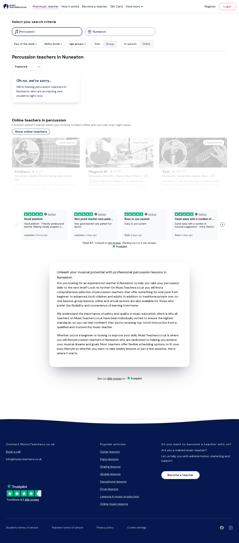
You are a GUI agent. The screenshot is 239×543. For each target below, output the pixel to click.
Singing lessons (110, 467)
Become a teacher (94, 6)
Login (227, 6)
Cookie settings (136, 527)
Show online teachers (31, 132)
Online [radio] (146, 44)
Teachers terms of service (67, 527)
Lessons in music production (119, 496)
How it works (70, 6)
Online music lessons (114, 504)
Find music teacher (46, 6)
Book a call (13, 452)
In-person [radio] (130, 44)
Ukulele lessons (110, 474)
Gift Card (116, 6)
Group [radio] (110, 44)
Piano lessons (109, 459)
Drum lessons (109, 489)
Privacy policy (105, 527)
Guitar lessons (110, 452)
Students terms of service (22, 527)
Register (210, 6)
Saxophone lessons (113, 481)
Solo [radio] (97, 44)
